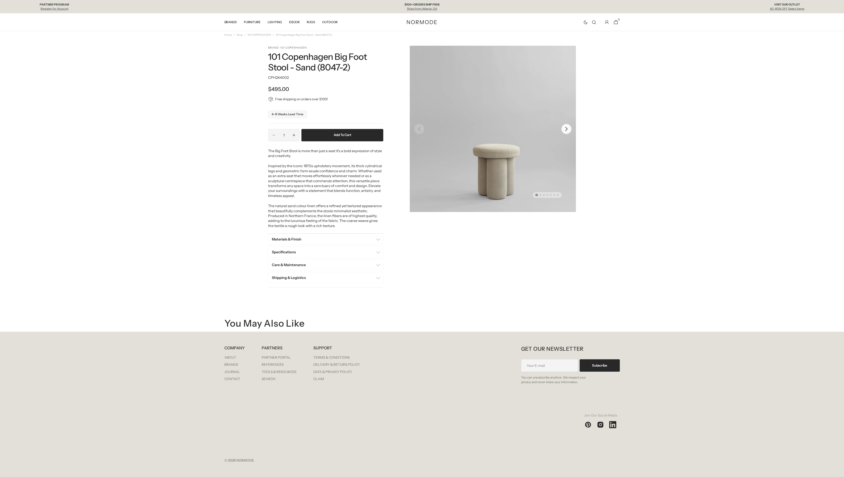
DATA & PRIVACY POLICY (332, 372)
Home (228, 34)
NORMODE (245, 460)
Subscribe (599, 365)
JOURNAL (232, 372)
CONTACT (232, 379)
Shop (240, 34)
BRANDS (231, 364)
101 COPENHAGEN (259, 34)
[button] (594, 22)
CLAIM (318, 379)
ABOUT (230, 357)
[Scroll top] (838, 471)
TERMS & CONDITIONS (331, 357)
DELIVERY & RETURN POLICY (336, 364)
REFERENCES (273, 364)
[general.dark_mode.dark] (585, 22)
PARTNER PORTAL (276, 357)
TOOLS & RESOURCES (279, 372)
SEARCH (268, 379)
